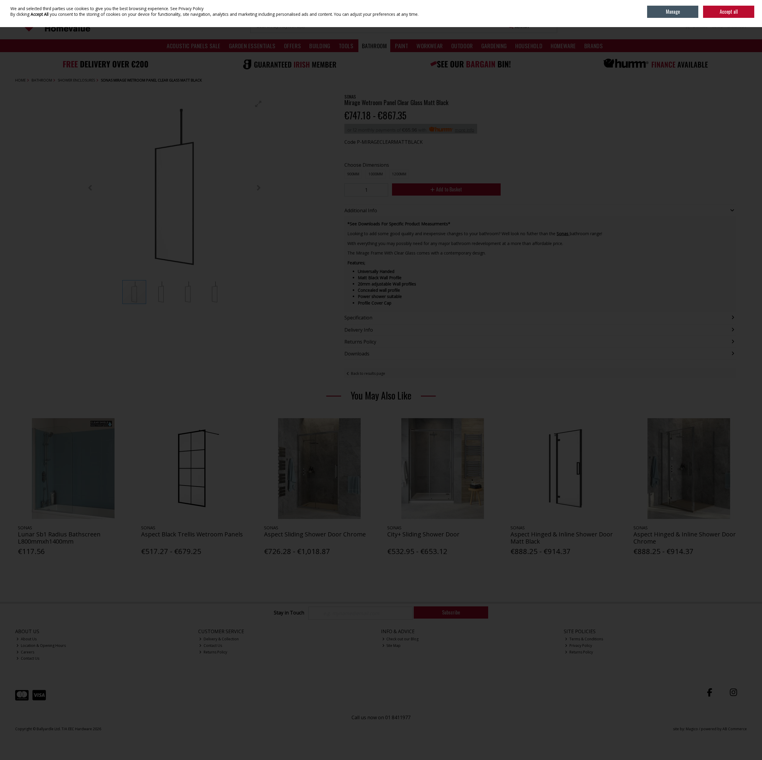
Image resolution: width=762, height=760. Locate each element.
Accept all (729, 11)
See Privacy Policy (187, 8)
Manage (673, 11)
